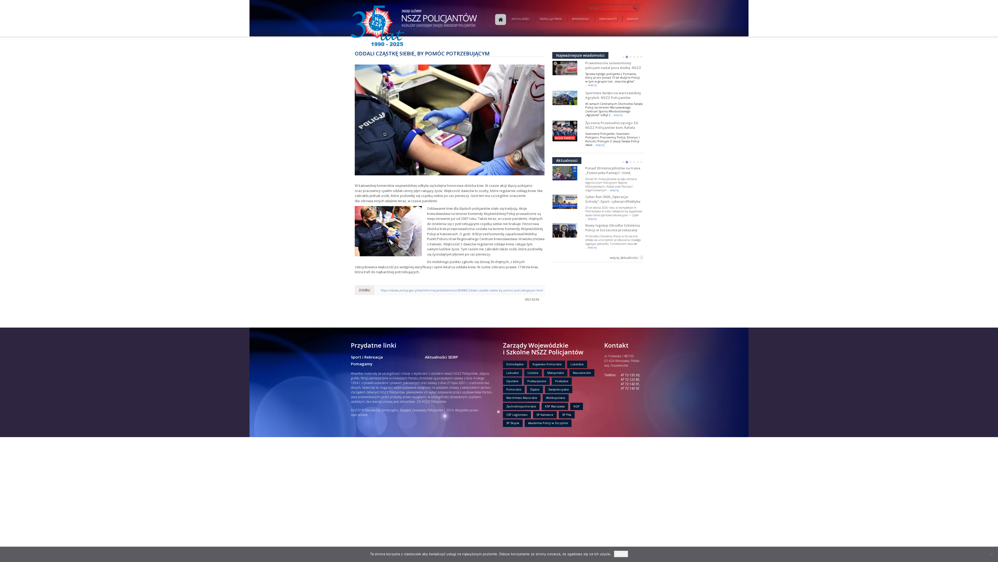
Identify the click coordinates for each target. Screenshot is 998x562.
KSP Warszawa (555, 406)
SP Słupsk (512, 423)
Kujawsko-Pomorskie (547, 364)
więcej (592, 85)
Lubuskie (512, 373)
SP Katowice (544, 415)
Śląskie (535, 389)
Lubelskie (577, 364)
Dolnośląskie (515, 364)
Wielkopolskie (555, 398)
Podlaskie (561, 381)
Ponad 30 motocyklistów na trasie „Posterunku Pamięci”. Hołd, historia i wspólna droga (612, 173)
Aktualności (520, 19)
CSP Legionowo (517, 415)
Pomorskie (513, 389)
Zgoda (621, 554)
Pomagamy (361, 363)
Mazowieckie (582, 373)
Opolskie (512, 381)
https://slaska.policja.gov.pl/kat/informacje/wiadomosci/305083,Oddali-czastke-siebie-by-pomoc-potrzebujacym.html (462, 290)
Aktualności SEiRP (441, 357)
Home (500, 19)
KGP (577, 406)
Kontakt (633, 19)
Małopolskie (555, 373)
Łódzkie (533, 373)
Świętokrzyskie (558, 389)
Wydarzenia (580, 19)
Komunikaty (608, 19)
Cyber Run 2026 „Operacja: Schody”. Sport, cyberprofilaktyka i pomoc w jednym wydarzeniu (612, 201)
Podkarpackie (536, 381)
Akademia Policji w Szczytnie (548, 423)
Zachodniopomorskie (521, 406)
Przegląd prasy (551, 19)
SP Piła (566, 415)
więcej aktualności (624, 257)
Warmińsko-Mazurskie (521, 398)
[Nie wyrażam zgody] (991, 554)
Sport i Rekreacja (367, 357)
